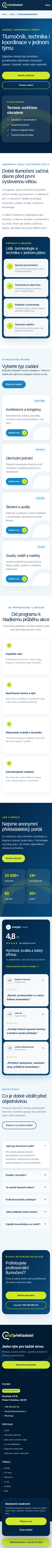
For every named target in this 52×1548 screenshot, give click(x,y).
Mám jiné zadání (14, 384)
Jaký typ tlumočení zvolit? (20, 1146)
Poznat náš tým (13, 858)
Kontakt (7, 1486)
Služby (12, 14)
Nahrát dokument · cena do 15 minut (26, 1542)
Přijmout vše (26, 1521)
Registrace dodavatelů (13, 1449)
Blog (6, 1491)
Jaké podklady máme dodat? (21, 1212)
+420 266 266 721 (10, 1407)
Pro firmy (8, 1473)
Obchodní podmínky (12, 1435)
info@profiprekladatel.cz (14, 1411)
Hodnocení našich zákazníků (16, 1453)
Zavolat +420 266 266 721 (26, 1305)
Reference (8, 1477)
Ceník (6, 1430)
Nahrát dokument (26, 1295)
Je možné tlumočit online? (20, 1187)
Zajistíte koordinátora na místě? (23, 1224)
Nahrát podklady (26, 75)
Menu (47, 5)
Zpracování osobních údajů (15, 1440)
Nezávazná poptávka (26, 1365)
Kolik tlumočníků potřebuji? (21, 1199)
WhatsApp (7, 1416)
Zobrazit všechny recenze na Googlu (22, 966)
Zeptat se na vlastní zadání (19, 1125)
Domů (4, 14)
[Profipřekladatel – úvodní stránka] (12, 5)
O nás (6, 1482)
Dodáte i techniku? (16, 1175)
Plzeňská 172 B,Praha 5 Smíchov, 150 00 (14, 1398)
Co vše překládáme (12, 1444)
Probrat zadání (26, 85)
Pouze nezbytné (25, 1530)
